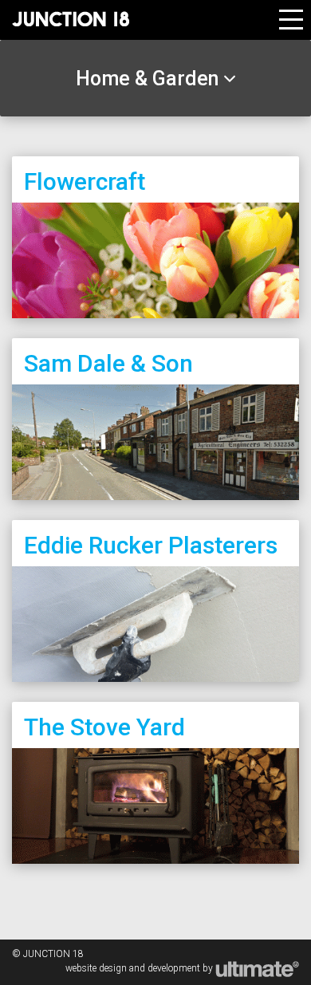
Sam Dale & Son (108, 363)
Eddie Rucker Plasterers (151, 545)
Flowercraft (84, 181)
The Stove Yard (104, 727)
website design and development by (140, 968)
